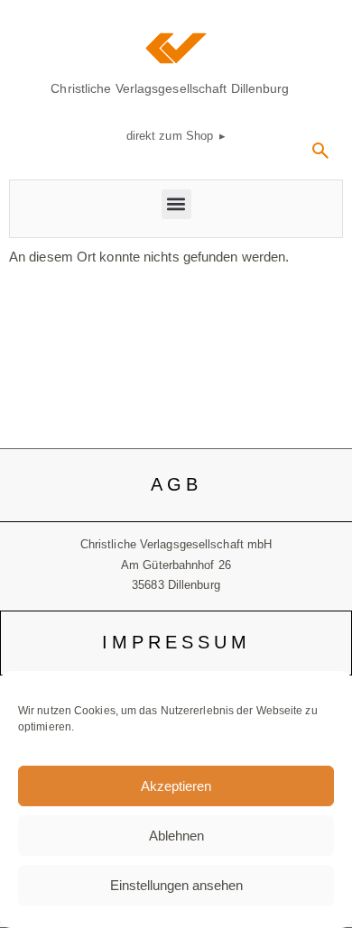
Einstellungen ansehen (176, 885)
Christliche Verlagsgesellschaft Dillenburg (170, 88)
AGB (176, 484)
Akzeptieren (176, 786)
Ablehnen (176, 835)
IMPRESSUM (176, 642)
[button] (320, 157)
